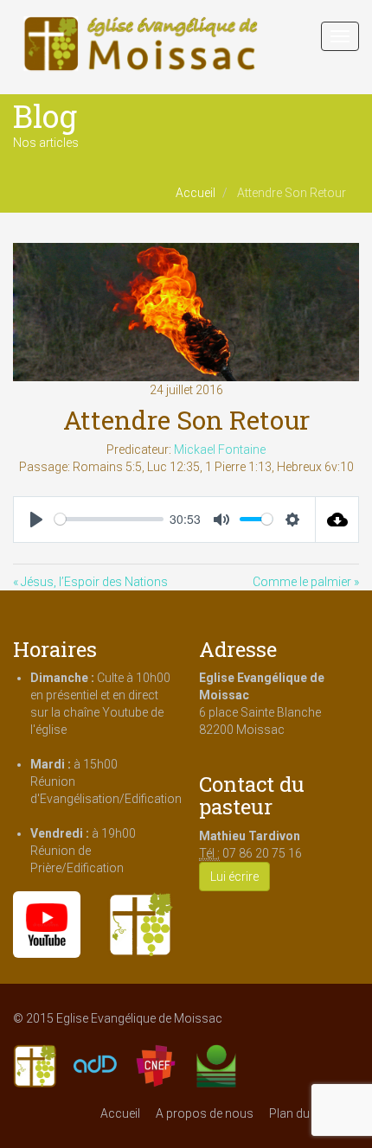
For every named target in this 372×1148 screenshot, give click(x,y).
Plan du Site (300, 1113)
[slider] (109, 519)
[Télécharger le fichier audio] (337, 519)
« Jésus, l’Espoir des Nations (90, 582)
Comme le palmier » (306, 582)
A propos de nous (204, 1113)
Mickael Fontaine (220, 449)
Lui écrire (234, 876)
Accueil (195, 193)
